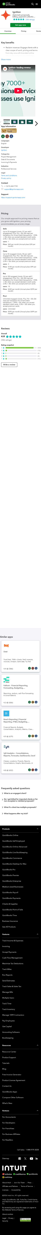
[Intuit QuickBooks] (8, 4)
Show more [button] (6, 59)
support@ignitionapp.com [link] (13, 189)
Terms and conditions (9, 175)
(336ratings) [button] (30, 20)
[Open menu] (37, 4)
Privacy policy (6, 178)
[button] (36, 124)
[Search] (33, 4)
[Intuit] (14, 1168)
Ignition (4, 150)
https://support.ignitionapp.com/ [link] (13, 197)
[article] (20, 794)
